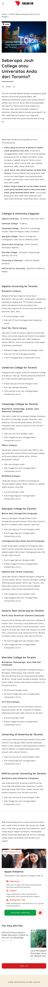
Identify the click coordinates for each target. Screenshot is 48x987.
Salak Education (19, 982)
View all (24, 966)
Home (4, 14)
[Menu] (3, 4)
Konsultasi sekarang (20, 913)
